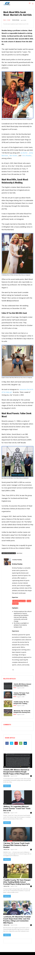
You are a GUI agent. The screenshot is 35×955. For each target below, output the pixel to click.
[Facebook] (7, 743)
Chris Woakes (26, 156)
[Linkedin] (25, 743)
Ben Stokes (13, 156)
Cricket (8, 20)
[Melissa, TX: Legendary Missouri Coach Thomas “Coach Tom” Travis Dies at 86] (17, 797)
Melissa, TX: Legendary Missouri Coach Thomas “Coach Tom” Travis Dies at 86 (16, 809)
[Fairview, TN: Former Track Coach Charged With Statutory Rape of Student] (7, 694)
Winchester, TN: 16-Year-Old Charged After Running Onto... (22, 711)
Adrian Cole (6, 776)
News (4, 20)
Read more (7, 785)
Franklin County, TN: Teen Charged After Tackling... (21, 702)
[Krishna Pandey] (7, 614)
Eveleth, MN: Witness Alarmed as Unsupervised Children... (22, 684)
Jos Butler (24, 153)
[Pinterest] (16, 743)
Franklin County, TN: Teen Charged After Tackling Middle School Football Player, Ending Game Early (16, 882)
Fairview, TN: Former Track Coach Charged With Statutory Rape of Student (16, 845)
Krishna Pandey (15, 20)
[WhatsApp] (21, 743)
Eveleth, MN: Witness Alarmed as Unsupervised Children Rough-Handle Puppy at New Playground (16, 772)
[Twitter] (12, 743)
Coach (5, 803)
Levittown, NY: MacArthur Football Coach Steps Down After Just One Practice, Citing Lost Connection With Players (17, 920)
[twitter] (13, 668)
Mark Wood (19, 553)
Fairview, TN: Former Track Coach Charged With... (21, 693)
